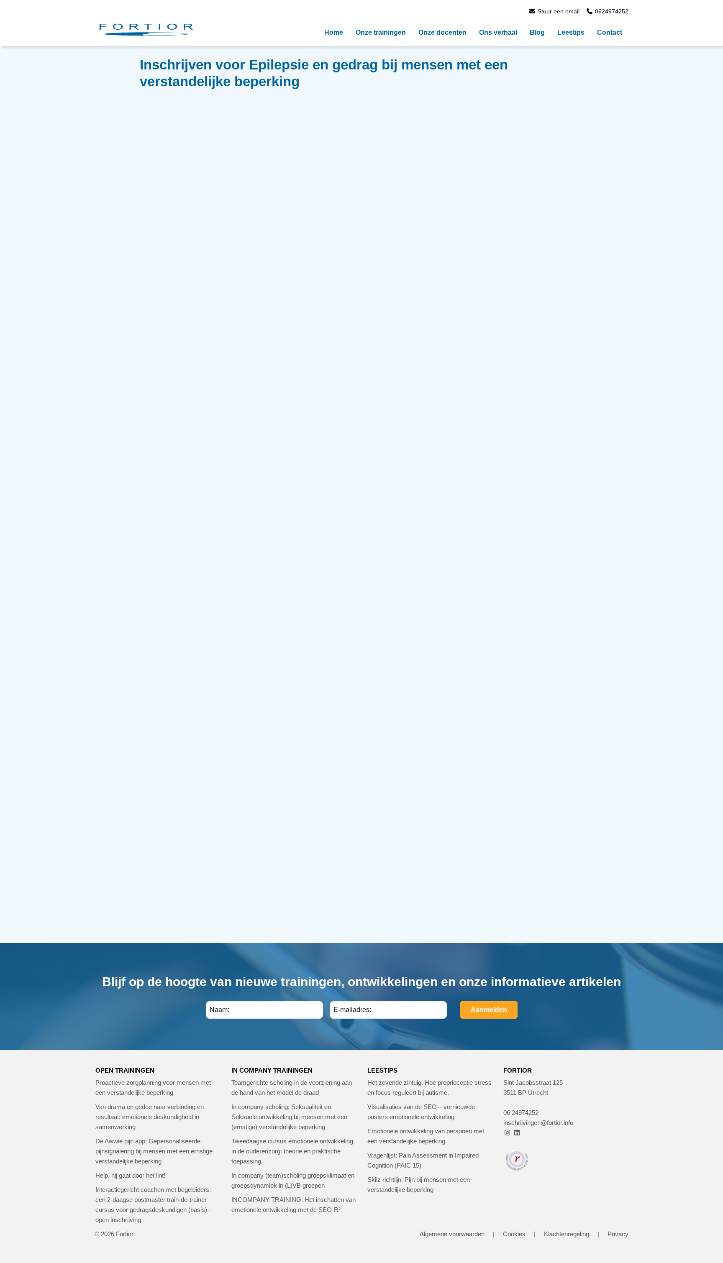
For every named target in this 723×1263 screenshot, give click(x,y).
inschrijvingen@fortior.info (538, 1122)
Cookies (514, 1233)
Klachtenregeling (566, 1233)
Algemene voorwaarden (452, 1233)
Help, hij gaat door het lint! (130, 1175)
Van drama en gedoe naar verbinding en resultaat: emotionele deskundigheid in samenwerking (149, 1116)
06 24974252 (520, 1112)
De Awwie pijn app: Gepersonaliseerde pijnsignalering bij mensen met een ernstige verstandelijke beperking (154, 1151)
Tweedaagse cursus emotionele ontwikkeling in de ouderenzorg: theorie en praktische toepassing (292, 1151)
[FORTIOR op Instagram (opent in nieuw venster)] (507, 1132)
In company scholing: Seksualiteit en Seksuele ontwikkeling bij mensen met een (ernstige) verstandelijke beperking (289, 1116)
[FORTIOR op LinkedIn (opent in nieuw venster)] (517, 1132)
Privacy (618, 1233)
